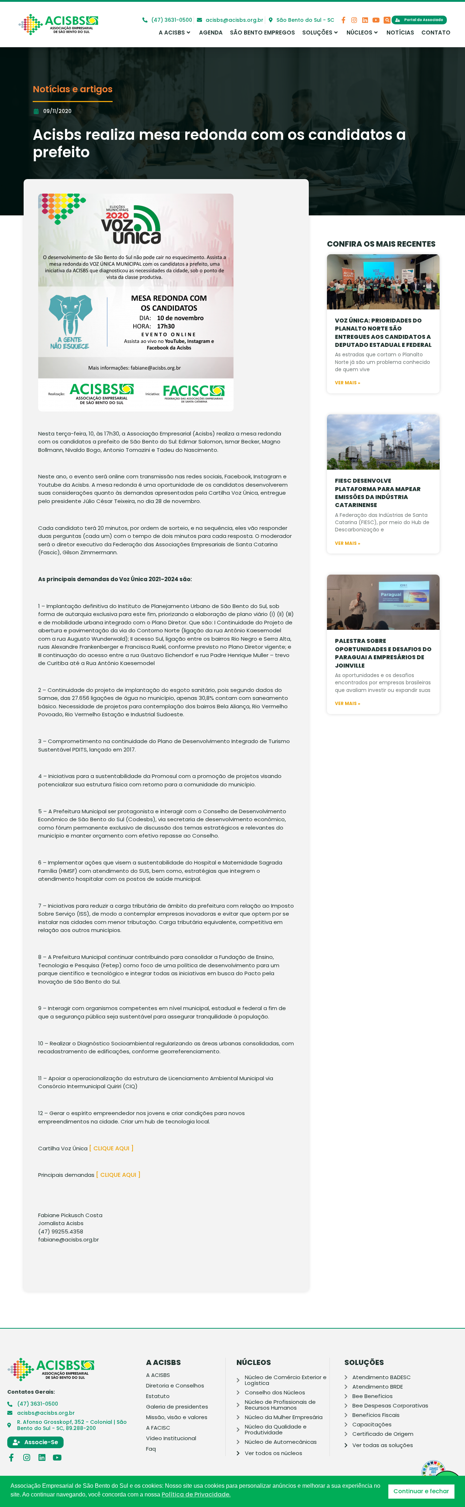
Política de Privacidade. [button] (196, 1495)
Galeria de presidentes (177, 1406)
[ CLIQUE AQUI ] (111, 1148)
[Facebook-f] (343, 20)
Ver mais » (347, 383)
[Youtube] (376, 20)
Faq (151, 1448)
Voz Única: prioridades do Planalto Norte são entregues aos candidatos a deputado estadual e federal (383, 332)
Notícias (400, 32)
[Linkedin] (365, 20)
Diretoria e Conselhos (175, 1385)
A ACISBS (172, 32)
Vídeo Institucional (171, 1438)
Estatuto (158, 1396)
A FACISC (158, 1427)
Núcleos (359, 32)
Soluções (317, 32)
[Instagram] (354, 20)
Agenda (211, 32)
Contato (435, 32)
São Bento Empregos (262, 32)
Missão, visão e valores (176, 1417)
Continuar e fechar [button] (421, 1491)
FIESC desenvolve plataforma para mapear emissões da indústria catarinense (378, 493)
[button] (387, 20)
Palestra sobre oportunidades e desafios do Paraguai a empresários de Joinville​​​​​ (383, 653)
